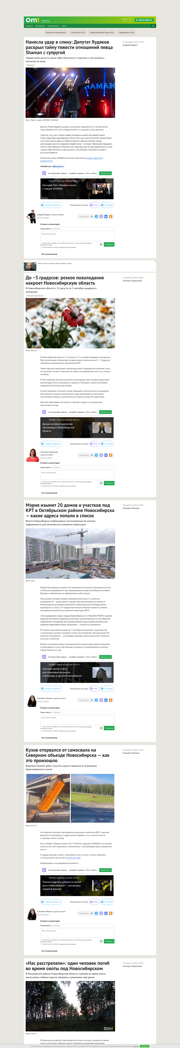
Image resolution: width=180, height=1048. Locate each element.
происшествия (73, 857)
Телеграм (108, 205)
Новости (29, 26)
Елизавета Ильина (131, 508)
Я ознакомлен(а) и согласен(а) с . (59, 247)
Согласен (144, 1046)
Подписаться (105, 173)
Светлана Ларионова (132, 280)
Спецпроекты (53, 26)
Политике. (136, 1046)
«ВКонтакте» (57, 166)
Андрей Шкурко (130, 45)
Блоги (64, 26)
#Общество (30, 65)
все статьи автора (43, 217)
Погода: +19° (127, 20)
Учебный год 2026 (78, 32)
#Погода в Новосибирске (35, 296)
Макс (96, 205)
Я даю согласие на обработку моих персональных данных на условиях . (66, 243)
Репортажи (40, 26)
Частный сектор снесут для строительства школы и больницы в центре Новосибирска (62, 672)
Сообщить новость (52, 205)
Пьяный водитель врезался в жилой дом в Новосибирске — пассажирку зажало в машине (61, 885)
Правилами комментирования (67, 247)
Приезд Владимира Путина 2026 (102, 32)
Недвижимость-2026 (126, 32)
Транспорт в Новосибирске (56, 32)
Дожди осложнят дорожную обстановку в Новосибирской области (58, 427)
